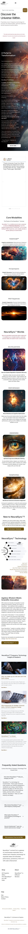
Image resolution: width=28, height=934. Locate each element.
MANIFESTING (14, 475)
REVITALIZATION (14, 347)
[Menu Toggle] (15, 3)
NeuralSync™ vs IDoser (8, 736)
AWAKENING (14, 433)
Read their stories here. (11, 638)
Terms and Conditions (7, 908)
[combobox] (11, 10)
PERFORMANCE (14, 388)
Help (2, 892)
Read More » (4, 687)
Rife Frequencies (14, 299)
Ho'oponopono (14, 269)
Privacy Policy (16, 908)
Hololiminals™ (14, 239)
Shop (3, 870)
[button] (3, 182)
